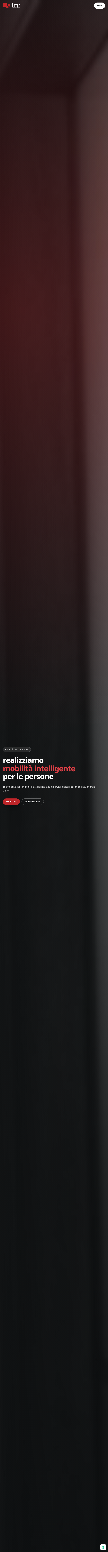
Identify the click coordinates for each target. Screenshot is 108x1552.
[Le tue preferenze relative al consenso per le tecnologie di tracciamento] (103, 1547)
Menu (99, 5)
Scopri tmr (11, 801)
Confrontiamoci (32, 801)
